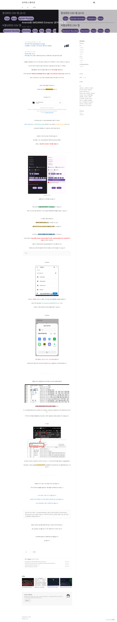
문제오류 (89, 103)
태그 (28, 7)
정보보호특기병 (82, 105)
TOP (94, 617)
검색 (91, 3)
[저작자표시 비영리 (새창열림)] (38, 552)
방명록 (34, 7)
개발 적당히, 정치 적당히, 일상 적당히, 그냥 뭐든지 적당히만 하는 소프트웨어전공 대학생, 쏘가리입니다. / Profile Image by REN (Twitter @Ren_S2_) (43, 597)
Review (81, 52)
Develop (29, 559)
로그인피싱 (81, 89)
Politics (81, 58)
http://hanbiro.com (29, 51)
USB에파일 (90, 100)
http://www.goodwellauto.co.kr (31, 41)
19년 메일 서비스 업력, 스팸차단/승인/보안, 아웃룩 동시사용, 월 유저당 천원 (43, 55)
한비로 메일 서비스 (30, 53)
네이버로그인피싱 (82, 93)
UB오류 (85, 95)
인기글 (84, 77)
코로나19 (81, 100)
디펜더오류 (87, 88)
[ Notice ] (81, 43)
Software (82, 49)
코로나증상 (81, 95)
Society (81, 60)
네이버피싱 (88, 93)
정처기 (80, 102)
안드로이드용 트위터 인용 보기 (31, 564)
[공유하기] (28, 552)
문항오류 (85, 89)
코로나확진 (86, 96)
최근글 (80, 77)
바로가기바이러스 (88, 105)
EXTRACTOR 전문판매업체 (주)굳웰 (35, 44)
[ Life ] (80, 56)
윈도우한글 (86, 103)
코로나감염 (86, 98)
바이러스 (90, 98)
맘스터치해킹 (81, 98)
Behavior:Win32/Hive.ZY (84, 91)
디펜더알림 (81, 96)
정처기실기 (81, 103)
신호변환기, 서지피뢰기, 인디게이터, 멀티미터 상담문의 (38, 45)
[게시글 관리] (29, 552)
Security (81, 51)
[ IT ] (26, 559)
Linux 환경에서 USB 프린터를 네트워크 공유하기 (35, 561)
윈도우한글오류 (85, 102)
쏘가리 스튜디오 (28, 3)
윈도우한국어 (90, 102)
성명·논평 (81, 66)
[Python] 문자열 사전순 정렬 (31, 566)
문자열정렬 (85, 100)
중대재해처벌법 (90, 95)
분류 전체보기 (82, 41)
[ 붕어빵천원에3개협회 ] (84, 64)
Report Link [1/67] (49, 112)
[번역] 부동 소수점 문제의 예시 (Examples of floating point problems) (40, 563)
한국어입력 (91, 88)
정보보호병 (92, 93)
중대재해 (89, 96)
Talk (81, 54)
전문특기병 (89, 89)
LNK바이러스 (81, 88)
